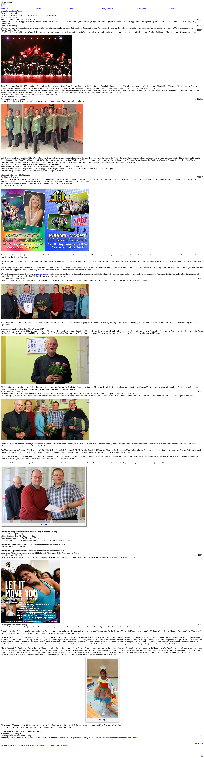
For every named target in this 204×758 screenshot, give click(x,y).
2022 (18, 15)
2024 (10, 15)
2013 (52, 15)
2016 (40, 15)
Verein (70, 9)
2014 (48, 15)
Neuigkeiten (12, 11)
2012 (56, 15)
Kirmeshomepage (42, 274)
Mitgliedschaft (107, 9)
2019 (29, 15)
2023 (14, 15)
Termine (38, 9)
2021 (22, 15)
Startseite (4, 11)
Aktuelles (4, 9)
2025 (6, 15)
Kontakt (172, 9)
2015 (44, 15)
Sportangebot (141, 9)
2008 (14, 17)
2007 (18, 17)
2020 (25, 15)
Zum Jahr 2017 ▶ (196, 743)
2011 (3, 17)
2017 (37, 15)
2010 (6, 17)
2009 (10, 17)
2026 (3, 15)
